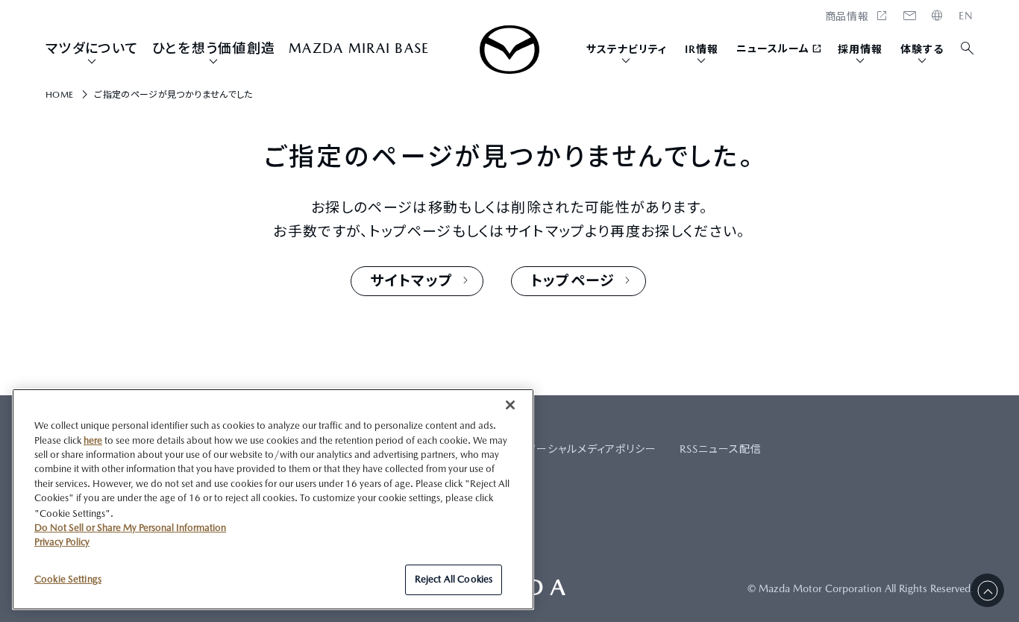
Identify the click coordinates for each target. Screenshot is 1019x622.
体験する (922, 49)
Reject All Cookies (453, 579)
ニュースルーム (773, 48)
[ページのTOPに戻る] (987, 590)
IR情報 (701, 49)
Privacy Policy (62, 541)
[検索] (968, 49)
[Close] (510, 405)
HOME (966, 16)
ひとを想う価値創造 (213, 48)
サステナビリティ (626, 49)
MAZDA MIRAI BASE (359, 48)
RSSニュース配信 (721, 449)
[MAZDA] (509, 49)
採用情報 (860, 49)
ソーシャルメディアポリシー (592, 449)
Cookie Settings (67, 578)
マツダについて (92, 48)
